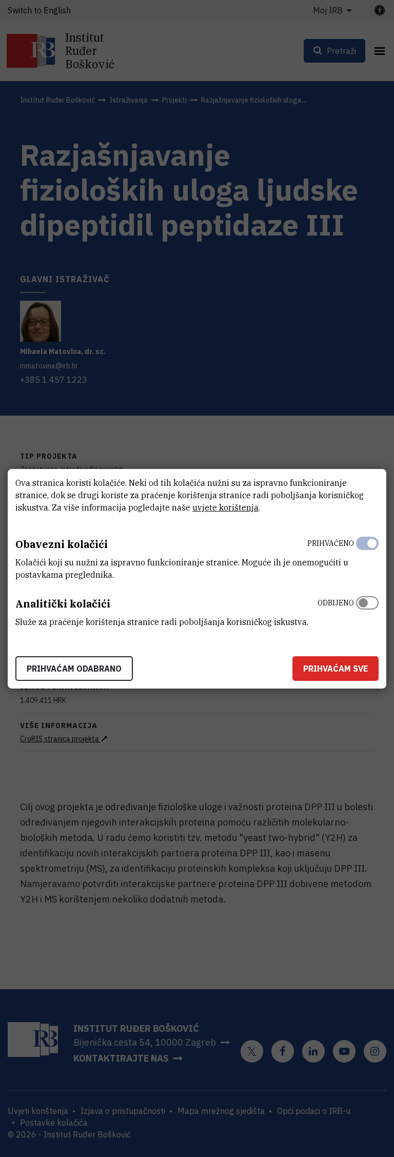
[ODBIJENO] (367, 610)
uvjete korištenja (225, 507)
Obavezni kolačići (61, 544)
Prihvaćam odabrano (74, 668)
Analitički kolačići (62, 604)
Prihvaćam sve (335, 668)
